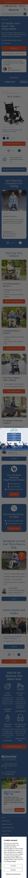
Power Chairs (14, 433)
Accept (13, 866)
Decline (13, 870)
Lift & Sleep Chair (14, 440)
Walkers (14, 438)
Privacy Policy (11, 861)
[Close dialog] (0, 428)
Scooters (14, 435)
